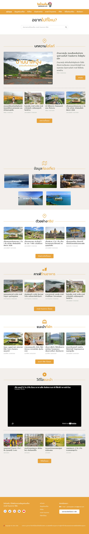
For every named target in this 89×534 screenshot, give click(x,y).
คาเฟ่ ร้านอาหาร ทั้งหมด (44, 309)
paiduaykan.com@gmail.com (75, 507)
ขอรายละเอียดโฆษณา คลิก (69, 512)
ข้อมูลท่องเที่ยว (20, 12)
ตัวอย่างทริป (38, 12)
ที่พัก (60, 12)
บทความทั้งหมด (44, 121)
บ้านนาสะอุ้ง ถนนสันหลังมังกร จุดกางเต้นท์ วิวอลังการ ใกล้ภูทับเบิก (71, 56)
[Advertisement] (44, 138)
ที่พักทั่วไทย (43, 516)
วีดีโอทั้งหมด (44, 461)
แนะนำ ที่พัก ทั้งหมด (44, 362)
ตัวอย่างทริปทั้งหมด (44, 256)
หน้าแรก (9, 12)
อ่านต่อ (80, 78)
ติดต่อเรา (80, 12)
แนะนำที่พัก (6, 353)
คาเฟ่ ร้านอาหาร (50, 12)
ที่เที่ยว (29, 12)
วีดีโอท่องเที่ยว (69, 12)
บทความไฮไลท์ (27, 112)
